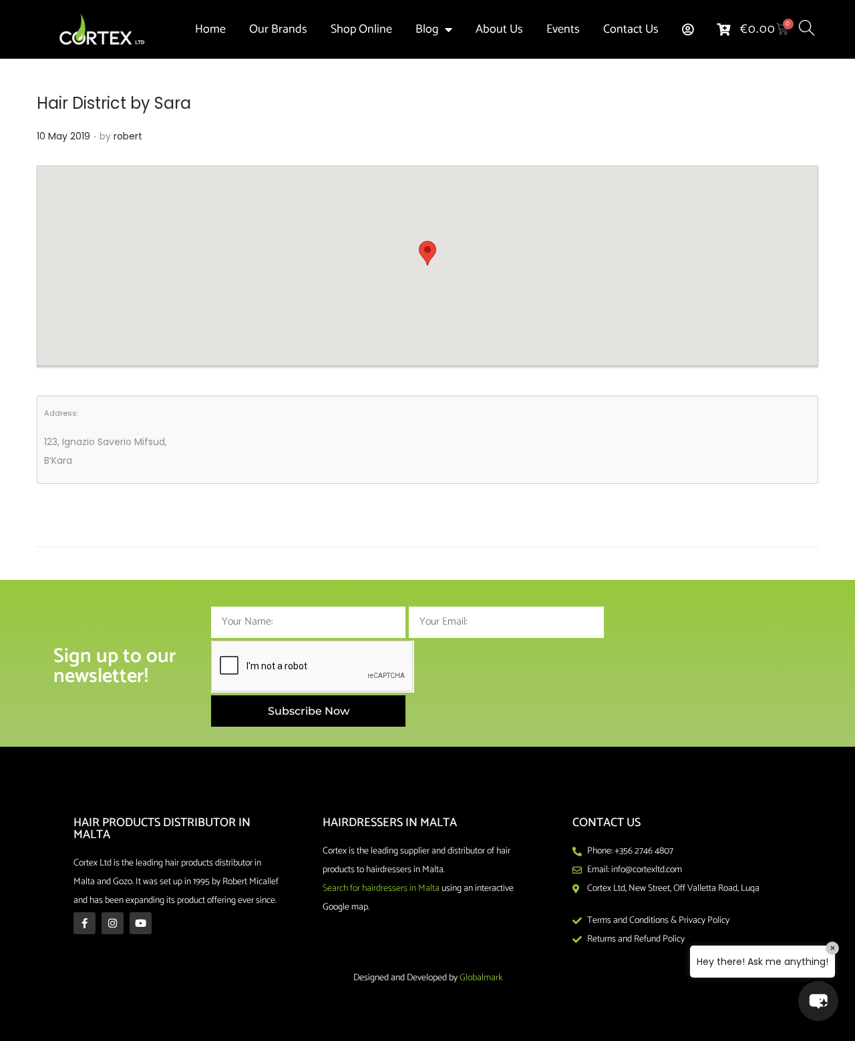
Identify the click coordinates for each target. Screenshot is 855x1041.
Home (210, 29)
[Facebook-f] (84, 923)
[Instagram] (113, 923)
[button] (427, 253)
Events (563, 29)
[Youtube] (141, 923)
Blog (426, 29)
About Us (499, 29)
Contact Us (631, 29)
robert (128, 136)
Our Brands (278, 29)
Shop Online (361, 29)
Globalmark (481, 978)
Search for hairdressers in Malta (381, 888)
